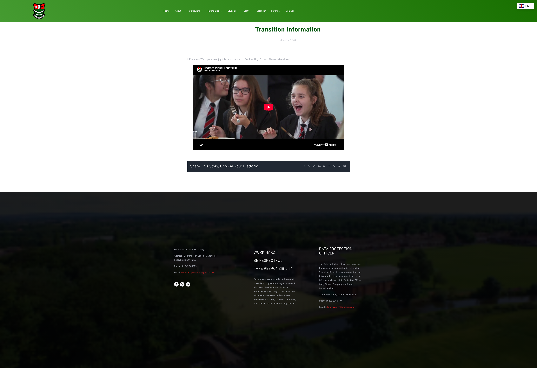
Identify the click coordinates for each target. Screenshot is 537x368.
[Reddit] (314, 166)
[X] (309, 166)
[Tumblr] (329, 166)
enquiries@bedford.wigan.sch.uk (197, 272)
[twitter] (182, 284)
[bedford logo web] (39, 3)
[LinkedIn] (319, 166)
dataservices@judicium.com (340, 307)
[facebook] (176, 284)
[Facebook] (304, 166)
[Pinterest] (334, 166)
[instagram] (188, 284)
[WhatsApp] (324, 166)
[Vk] (339, 166)
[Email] (344, 166)
